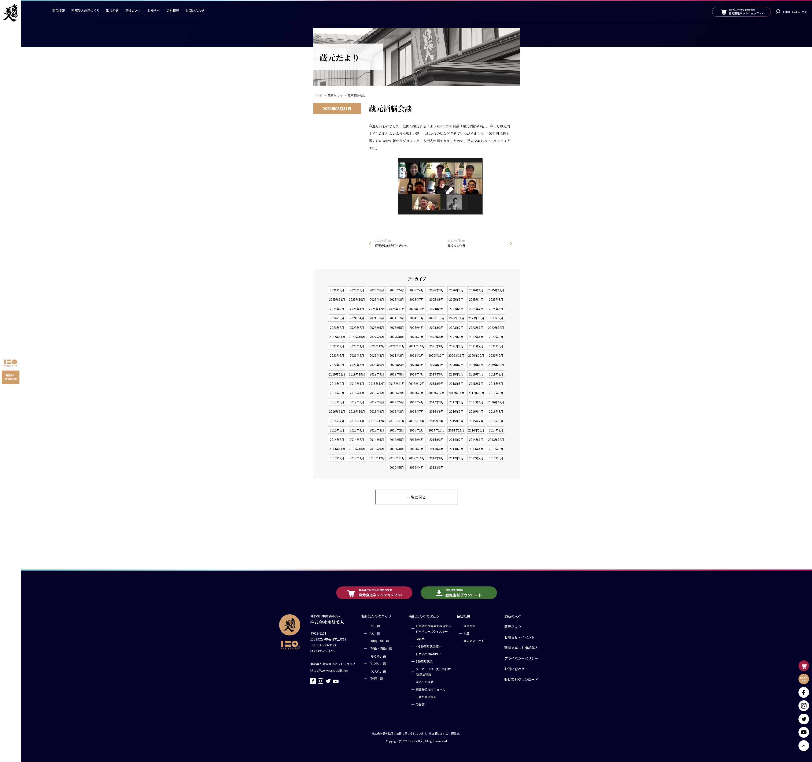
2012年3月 (436, 467)
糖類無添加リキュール (430, 689)
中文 (804, 12)
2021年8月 (456, 346)
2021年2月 (397, 355)
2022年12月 (496, 327)
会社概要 (172, 10)
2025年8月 (397, 299)
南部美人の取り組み (424, 616)
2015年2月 (397, 430)
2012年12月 (377, 458)
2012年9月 (436, 458)
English (796, 12)
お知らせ (153, 10)
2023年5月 (397, 327)
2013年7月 (416, 449)
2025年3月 (496, 299)
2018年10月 (417, 383)
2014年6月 (377, 439)
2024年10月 (417, 309)
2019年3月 (496, 374)
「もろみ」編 (377, 656)
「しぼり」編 (377, 663)
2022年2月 (337, 346)
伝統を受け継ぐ (426, 697)
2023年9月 (496, 318)
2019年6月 (436, 374)
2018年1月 (416, 393)
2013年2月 (337, 458)
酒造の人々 (133, 10)
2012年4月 (416, 467)
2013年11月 (337, 449)
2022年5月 (456, 337)
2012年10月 (417, 458)
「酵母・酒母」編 (380, 648)
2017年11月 (456, 393)
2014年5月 (397, 439)
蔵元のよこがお (474, 641)
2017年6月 (377, 402)
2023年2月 (456, 327)
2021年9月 (436, 346)
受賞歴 (420, 704)
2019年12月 (496, 365)
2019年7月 (416, 374)
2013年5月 (456, 449)
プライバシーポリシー (521, 658)
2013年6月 (436, 449)
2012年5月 (397, 467)
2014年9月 (496, 430)
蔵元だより (512, 626)
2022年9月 (377, 337)
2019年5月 (456, 374)
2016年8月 (397, 411)
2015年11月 (397, 421)
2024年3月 (377, 318)
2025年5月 (456, 299)
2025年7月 (416, 299)
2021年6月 (496, 346)
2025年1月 (357, 309)
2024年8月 (456, 309)
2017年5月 (397, 402)
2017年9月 (496, 393)
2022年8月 (397, 337)
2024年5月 (337, 318)
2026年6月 (377, 290)
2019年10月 (357, 374)
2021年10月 (417, 346)
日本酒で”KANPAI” (428, 654)
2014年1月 (476, 439)
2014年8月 (337, 439)
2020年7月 (357, 365)
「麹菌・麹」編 (378, 641)
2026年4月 (416, 290)
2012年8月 (456, 458)
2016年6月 (436, 411)
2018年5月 (337, 393)
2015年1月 (416, 430)
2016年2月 (337, 421)
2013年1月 (357, 458)
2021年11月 (397, 346)
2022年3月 (496, 337)
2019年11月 (337, 374)
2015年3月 (377, 430)
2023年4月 (416, 327)
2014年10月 (476, 430)
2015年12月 (377, 421)
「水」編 (374, 633)
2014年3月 (436, 439)
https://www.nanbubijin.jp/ (329, 670)
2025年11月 (337, 299)
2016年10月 (357, 411)
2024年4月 (357, 318)
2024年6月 (496, 309)
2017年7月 (357, 402)
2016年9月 (377, 411)
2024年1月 (416, 318)
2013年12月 (496, 439)
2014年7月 (357, 439)
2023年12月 (436, 318)
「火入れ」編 (377, 671)
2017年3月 (436, 402)
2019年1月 (357, 383)
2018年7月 (476, 383)
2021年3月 (377, 355)
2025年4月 (476, 299)
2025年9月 (377, 299)
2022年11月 (337, 337)
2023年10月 (476, 318)
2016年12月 (496, 402)
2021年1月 (416, 355)
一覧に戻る (416, 497)
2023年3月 (436, 327)
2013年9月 (377, 449)
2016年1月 (357, 421)
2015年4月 (357, 430)
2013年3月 (496, 449)
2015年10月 (417, 421)
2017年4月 (416, 402)
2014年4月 (416, 439)
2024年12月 (377, 309)
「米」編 (374, 626)
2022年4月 (476, 337)
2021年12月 (377, 346)
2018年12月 (377, 383)
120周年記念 (424, 661)
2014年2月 (456, 439)
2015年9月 (436, 421)
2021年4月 (357, 355)
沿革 (466, 633)
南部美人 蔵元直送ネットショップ (332, 664)
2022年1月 (357, 346)
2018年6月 (496, 383)
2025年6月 (436, 299)
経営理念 (469, 626)
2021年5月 (337, 355)
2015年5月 (337, 430)
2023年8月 (337, 327)
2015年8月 (456, 421)
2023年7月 (357, 327)
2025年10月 (357, 299)
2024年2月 (397, 318)
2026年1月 (476, 290)
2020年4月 (416, 365)
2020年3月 (436, 365)
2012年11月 (397, 458)
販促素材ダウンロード (521, 679)
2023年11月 (456, 318)
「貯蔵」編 (375, 678)
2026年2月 (456, 290)
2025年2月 (337, 309)
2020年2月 (456, 365)
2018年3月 (377, 393)
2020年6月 (377, 365)
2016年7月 (416, 411)
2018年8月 (456, 383)
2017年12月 (436, 393)
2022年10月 (357, 337)
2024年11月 (397, 309)
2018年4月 (357, 393)
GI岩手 (420, 639)
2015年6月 (496, 421)
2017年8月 (337, 402)
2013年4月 (476, 449)
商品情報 (58, 10)
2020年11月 (456, 355)
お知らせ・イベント (519, 637)
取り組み (112, 10)
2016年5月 (456, 411)
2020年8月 (337, 365)
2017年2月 (456, 402)
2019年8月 (397, 374)
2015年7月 (476, 421)
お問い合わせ (194, 10)
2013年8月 (397, 449)
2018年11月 (397, 383)
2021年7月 (476, 346)
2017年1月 (476, 402)
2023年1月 (476, 327)
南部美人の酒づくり (85, 10)
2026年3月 (436, 290)
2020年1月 (476, 365)
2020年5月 (397, 365)
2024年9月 (436, 309)
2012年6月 (496, 458)
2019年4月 (476, 374)
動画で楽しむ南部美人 (521, 647)
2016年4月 (476, 411)
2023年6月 (377, 327)
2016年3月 (496, 411)
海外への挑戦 (424, 682)
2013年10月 (357, 449)
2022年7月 (416, 337)
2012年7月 (476, 458)
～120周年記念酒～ (429, 646)
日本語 (786, 12)
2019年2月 (337, 383)
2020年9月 (496, 355)
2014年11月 (456, 430)
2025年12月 (496, 290)
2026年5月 (397, 290)
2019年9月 (377, 374)
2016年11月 (337, 411)
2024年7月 (476, 309)
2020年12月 (436, 355)
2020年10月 (476, 355)
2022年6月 (436, 337)
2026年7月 (357, 290)
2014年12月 (436, 430)
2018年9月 (436, 383)
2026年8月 (337, 290)
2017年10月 (476, 393)
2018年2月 (397, 393)
